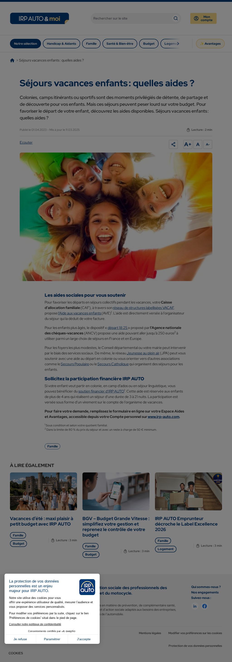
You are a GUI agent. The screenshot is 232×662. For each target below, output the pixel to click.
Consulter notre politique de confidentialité (35, 624)
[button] (15, 653)
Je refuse (20, 639)
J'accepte (84, 639)
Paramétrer (52, 639)
